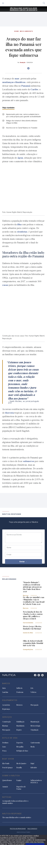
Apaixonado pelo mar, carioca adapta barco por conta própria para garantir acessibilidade (23, 115)
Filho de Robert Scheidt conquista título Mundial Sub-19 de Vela (33, 643)
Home (16, 31)
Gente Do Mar (28, 633)
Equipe (18, 780)
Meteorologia (35, 726)
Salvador (34, 767)
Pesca (4, 751)
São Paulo (5, 763)
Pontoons (19, 692)
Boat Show (8, 759)
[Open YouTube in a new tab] (28, 68)
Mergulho (20, 747)
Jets (32, 688)
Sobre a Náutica (11, 776)
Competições (28, 649)
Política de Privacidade (36, 844)
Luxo (4, 747)
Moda (33, 747)
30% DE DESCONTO (30, 10)
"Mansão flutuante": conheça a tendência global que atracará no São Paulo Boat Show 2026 (32, 587)
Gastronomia (35, 743)
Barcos (25, 595)
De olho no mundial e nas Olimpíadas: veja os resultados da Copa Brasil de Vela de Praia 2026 (33, 600)
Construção (6, 722)
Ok (27, 844)
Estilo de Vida (9, 738)
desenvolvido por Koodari (23, 832)
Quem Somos (7, 780)
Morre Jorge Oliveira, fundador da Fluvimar (32, 627)
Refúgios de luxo (22, 751)
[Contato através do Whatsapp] (32, 676)
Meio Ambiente (26, 31)
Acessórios (6, 705)
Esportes (19, 743)
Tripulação (34, 730)
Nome (9, 547)
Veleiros (33, 692)
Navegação (34, 705)
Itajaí (32, 763)
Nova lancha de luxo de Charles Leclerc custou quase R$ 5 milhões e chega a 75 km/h (32, 615)
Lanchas (5, 692)
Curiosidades (28, 623)
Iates (4, 688)
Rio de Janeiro (21, 763)
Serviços (7, 717)
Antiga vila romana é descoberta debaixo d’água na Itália (21, 122)
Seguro (19, 730)
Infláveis (19, 688)
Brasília (19, 767)
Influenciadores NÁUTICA (36, 781)
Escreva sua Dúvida (14, 535)
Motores (19, 705)
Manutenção (35, 722)
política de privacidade (18, 828)
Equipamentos (9, 700)
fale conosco (32, 828)
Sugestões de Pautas (21, 788)
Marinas (5, 726)
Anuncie (5, 787)
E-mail (9, 554)
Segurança (6, 709)
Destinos (5, 743)
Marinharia (20, 726)
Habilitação (20, 722)
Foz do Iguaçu (7, 767)
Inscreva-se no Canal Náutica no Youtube (21, 128)
